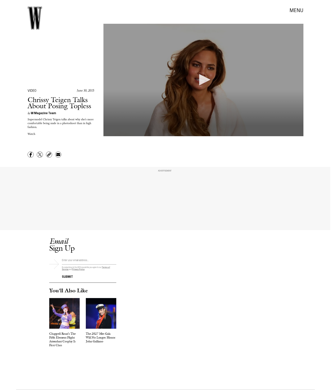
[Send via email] (58, 155)
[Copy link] (49, 155)
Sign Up (62, 244)
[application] (203, 80)
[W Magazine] (35, 18)
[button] (203, 79)
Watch (31, 134)
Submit (67, 276)
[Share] (31, 155)
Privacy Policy (78, 269)
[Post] (40, 155)
